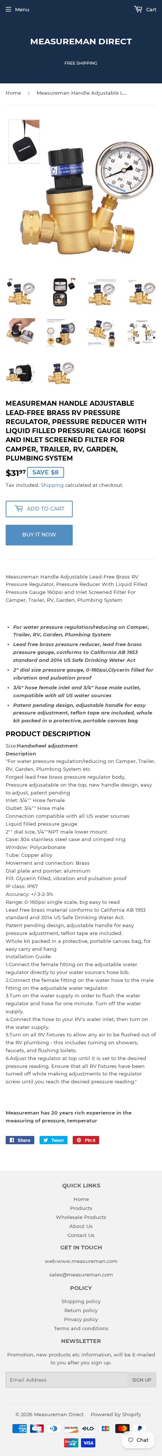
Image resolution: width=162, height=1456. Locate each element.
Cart (150, 9)
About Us (81, 1226)
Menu (22, 9)
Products (81, 1208)
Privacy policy (81, 1319)
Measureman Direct (81, 41)
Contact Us (81, 1235)
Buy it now (39, 534)
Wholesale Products (81, 1217)
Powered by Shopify (116, 1414)
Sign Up (141, 1380)
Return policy (81, 1310)
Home (13, 93)
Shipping (52, 485)
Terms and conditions (81, 1328)
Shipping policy (81, 1301)
